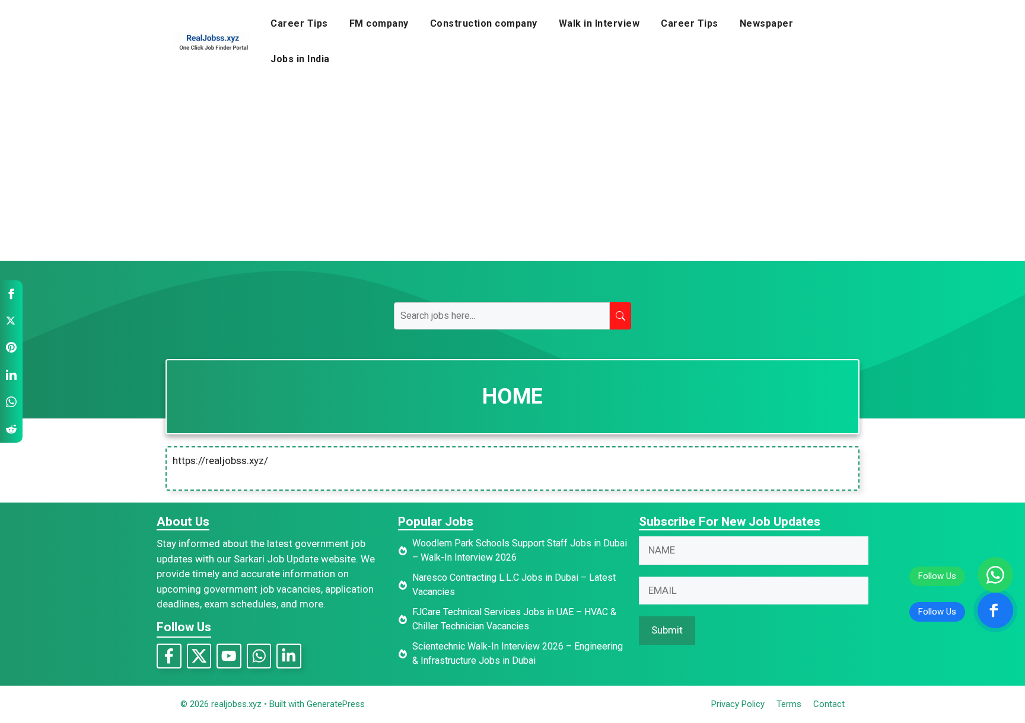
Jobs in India (300, 59)
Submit (667, 630)
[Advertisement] (512, 172)
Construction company (483, 23)
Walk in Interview (599, 23)
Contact (829, 704)
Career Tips (299, 23)
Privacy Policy (738, 704)
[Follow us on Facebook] (995, 610)
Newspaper (767, 23)
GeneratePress (336, 704)
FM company (379, 23)
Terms (788, 704)
